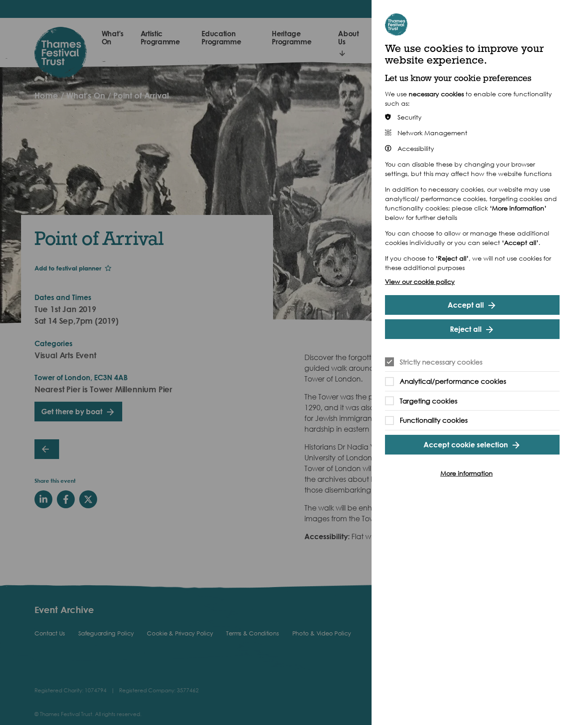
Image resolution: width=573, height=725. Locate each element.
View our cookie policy (420, 281)
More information (466, 473)
